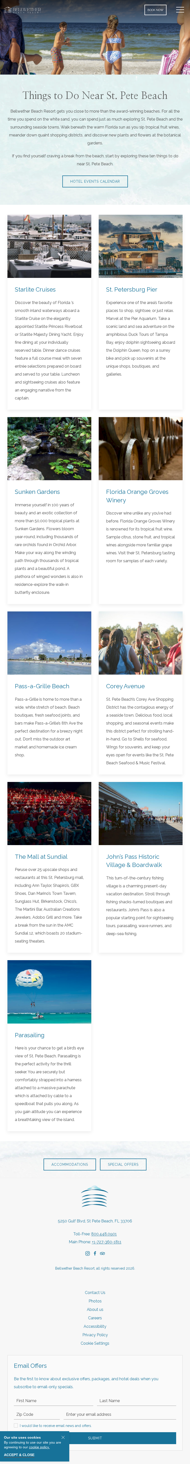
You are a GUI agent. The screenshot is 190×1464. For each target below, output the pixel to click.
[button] (180, 10)
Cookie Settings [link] (95, 1343)
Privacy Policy (95, 1335)
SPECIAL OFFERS (123, 1164)
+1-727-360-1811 (106, 1242)
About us (95, 1309)
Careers (95, 1318)
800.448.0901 (104, 1234)
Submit (95, 1438)
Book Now (155, 10)
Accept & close (19, 1455)
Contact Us (95, 1292)
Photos (95, 1301)
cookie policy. (39, 1447)
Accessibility (95, 1326)
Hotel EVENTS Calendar (95, 181)
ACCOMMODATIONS (69, 1164)
